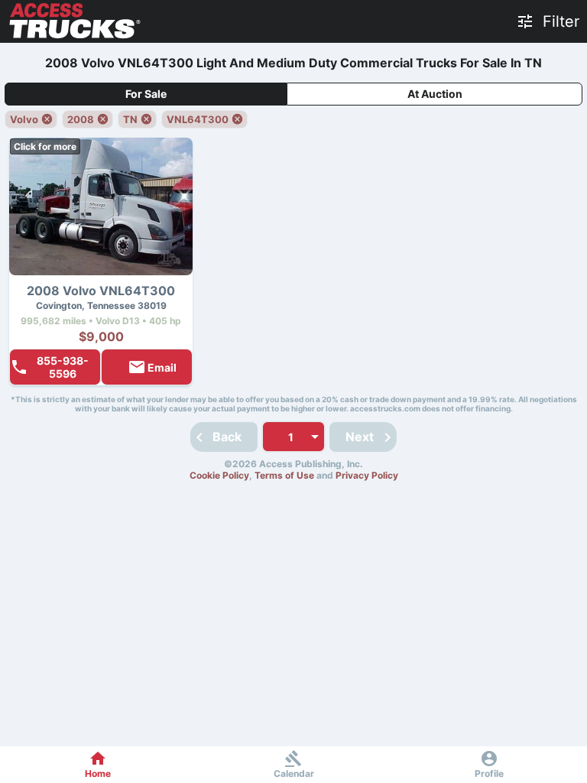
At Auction (434, 93)
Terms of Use (284, 475)
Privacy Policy (367, 475)
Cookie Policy (219, 475)
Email (162, 367)
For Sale (146, 93)
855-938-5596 (63, 367)
